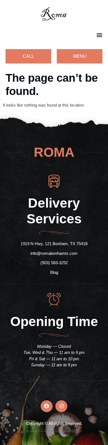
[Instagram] (61, 406)
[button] (99, 34)
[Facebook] (47, 406)
